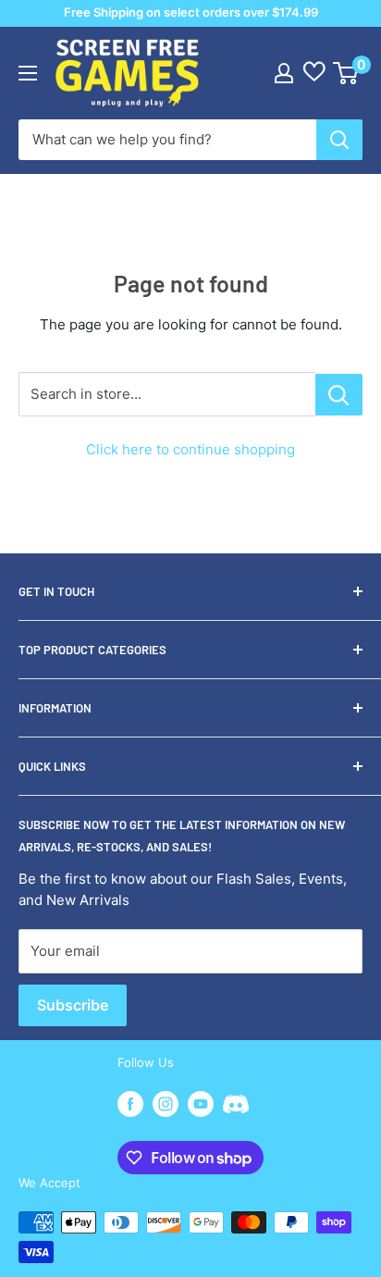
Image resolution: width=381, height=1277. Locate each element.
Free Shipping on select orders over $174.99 (191, 12)
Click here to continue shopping (190, 449)
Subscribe (72, 1005)
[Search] (339, 139)
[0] (346, 73)
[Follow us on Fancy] (236, 1106)
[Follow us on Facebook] (130, 1104)
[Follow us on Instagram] (165, 1104)
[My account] (284, 73)
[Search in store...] (339, 394)
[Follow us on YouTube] (201, 1104)
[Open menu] (27, 73)
